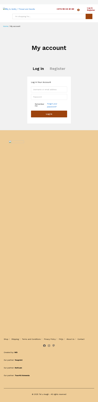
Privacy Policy (50, 339)
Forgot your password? (52, 105)
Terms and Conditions (31, 339)
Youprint (18, 360)
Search (89, 16)
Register (91, 10)
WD (15, 352)
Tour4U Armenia (22, 375)
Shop (6, 339)
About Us (70, 339)
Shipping (15, 339)
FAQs (61, 339)
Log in (90, 8)
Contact (81, 339)
